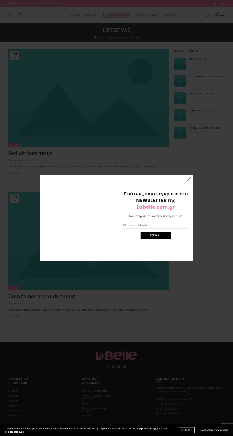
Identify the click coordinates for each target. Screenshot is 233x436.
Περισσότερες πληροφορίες (213, 429)
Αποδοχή (186, 430)
